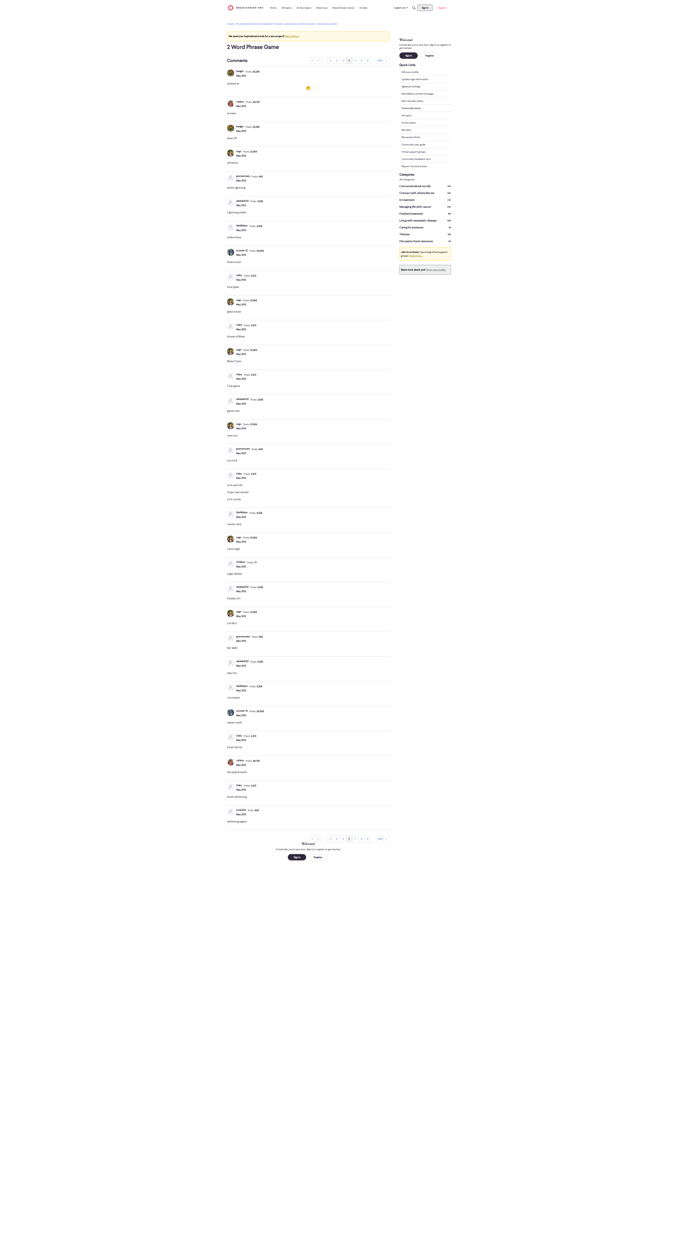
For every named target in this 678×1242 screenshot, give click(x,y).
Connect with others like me (425, 193)
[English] (245, 7)
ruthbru (240, 101)
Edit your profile (410, 72)
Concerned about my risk (425, 186)
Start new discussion (412, 101)
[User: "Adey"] (230, 276)
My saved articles (411, 137)
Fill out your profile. (436, 269)
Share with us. (292, 36)
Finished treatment (425, 214)
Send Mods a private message (417, 93)
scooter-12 (242, 250)
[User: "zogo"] (230, 153)
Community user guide (414, 144)
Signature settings (411, 86)
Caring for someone (425, 227)
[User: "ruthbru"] (230, 103)
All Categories (407, 179)
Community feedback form (416, 159)
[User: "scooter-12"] (230, 252)
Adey (239, 275)
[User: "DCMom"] (230, 563)
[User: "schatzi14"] (230, 811)
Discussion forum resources (425, 241)
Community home (411, 108)
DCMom (240, 562)
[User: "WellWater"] (230, 227)
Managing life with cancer (425, 207)
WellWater (242, 225)
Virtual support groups (414, 151)
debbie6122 (242, 200)
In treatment (425, 200)
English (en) (400, 7)
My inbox (406, 130)
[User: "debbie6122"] (230, 202)
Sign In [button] (297, 857)
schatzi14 (241, 810)
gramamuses (243, 176)
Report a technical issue (414, 166)
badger (240, 71)
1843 (380, 60)
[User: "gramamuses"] (230, 177)
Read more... (416, 255)
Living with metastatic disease (425, 220)
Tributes (425, 234)
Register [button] (318, 857)
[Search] (414, 8)
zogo (238, 151)
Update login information (415, 79)
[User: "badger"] (230, 72)
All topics (407, 115)
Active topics (409, 122)
